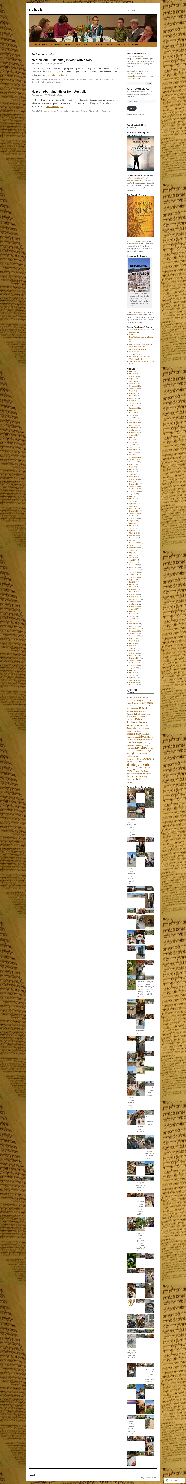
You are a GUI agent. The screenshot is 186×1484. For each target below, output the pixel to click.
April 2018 (132, 530)
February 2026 (134, 376)
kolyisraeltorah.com (134, 76)
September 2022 (134, 408)
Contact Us (87, 44)
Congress (84, 111)
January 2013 (133, 685)
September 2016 (134, 577)
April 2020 (132, 474)
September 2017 (134, 547)
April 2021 (132, 445)
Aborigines (88, 79)
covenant (137, 706)
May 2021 (132, 442)
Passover (135, 742)
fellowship (143, 714)
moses (143, 739)
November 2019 (134, 486)
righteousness (132, 756)
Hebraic (139, 719)
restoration (142, 753)
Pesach (129, 745)
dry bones (143, 706)
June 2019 (132, 498)
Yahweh (132, 779)
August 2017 (133, 550)
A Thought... (43, 79)
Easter (148, 705)
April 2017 (132, 560)
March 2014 (133, 650)
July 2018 (132, 523)
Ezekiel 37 (131, 711)
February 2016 (134, 594)
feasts (143, 711)
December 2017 (134, 540)
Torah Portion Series (72, 44)
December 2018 (134, 511)
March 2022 (133, 420)
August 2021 (133, 435)
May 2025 (132, 381)
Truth (136, 770)
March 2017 (133, 562)
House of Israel (134, 725)
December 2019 (134, 484)
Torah (144, 764)
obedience (149, 739)
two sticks (132, 776)
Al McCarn (132, 697)
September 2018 (134, 518)
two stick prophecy (145, 773)
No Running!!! (134, 351)
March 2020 (133, 476)
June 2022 (132, 413)
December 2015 (134, 599)
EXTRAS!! (99, 44)
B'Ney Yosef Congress (57, 79)
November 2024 (134, 386)
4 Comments (105, 111)
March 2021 (133, 447)
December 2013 (134, 658)
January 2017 (133, 567)
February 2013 (134, 682)
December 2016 (134, 570)
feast (138, 711)
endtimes (135, 708)
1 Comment (58, 82)
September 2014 (134, 636)
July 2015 (132, 611)
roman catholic (135, 759)
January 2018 (133, 538)
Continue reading (58, 74)
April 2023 (132, 393)
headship (131, 719)
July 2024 (132, 391)
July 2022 (132, 410)
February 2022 (134, 423)
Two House (144, 771)
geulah (136, 716)
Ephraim (144, 708)
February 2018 (134, 535)
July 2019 (132, 496)
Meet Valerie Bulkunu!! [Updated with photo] (62, 60)
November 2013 (134, 660)
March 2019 (133, 506)
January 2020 (133, 481)
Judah (147, 728)
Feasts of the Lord (133, 714)
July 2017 (132, 552)
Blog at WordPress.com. (149, 1478)
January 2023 (133, 398)
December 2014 (134, 628)
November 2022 (134, 403)
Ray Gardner (131, 751)
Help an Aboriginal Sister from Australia (59, 91)
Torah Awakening (132, 768)
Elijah (129, 709)
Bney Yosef (76, 111)
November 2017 (134, 543)
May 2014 (132, 646)
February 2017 (134, 565)
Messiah (135, 736)
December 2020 (134, 454)
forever (129, 716)
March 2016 (133, 592)
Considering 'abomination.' (137, 349)
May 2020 (132, 472)
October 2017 (133, 545)
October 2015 (133, 604)
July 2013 (132, 670)
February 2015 (134, 623)
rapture (152, 748)
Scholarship (36, 82)
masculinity (145, 734)
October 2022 (133, 405)
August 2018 (133, 521)
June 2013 (132, 672)
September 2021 (134, 432)
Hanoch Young (144, 716)
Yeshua (143, 778)
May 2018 (132, 528)
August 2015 (133, 609)
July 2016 (132, 582)
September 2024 (134, 388)
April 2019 (132, 503)
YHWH (129, 782)
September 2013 (134, 665)
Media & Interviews (113, 44)
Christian (147, 703)
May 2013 (132, 675)
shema (135, 762)
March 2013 (133, 680)
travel (129, 770)
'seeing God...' (133, 334)
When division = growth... (137, 342)
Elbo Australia (94, 111)
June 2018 (132, 525)
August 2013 (133, 668)
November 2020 (134, 457)
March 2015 (133, 621)
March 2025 (133, 383)
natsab (35, 9)
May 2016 (132, 587)
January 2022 (133, 425)
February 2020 (134, 479)
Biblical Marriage (45, 44)
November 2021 (134, 427)
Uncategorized (71, 79)
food (148, 714)
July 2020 (132, 467)
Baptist (129, 703)
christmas (130, 705)
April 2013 (132, 677)
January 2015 (133, 626)
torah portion (144, 767)
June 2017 (132, 555)
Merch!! (127, 44)
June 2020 (132, 469)
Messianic (146, 736)
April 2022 (132, 418)
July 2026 (132, 371)
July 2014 (132, 641)
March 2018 (133, 533)
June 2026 (132, 373)
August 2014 (133, 638)
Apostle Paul (145, 700)
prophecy (142, 747)
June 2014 (132, 643)
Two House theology (133, 774)
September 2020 (134, 462)
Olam (129, 742)
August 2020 (133, 464)
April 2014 (132, 648)
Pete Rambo (59, 63)
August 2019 (133, 494)
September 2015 (134, 606)
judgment (130, 731)
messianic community (134, 739)
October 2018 (133, 516)
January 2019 (133, 508)
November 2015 (134, 601)
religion (132, 753)
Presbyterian (131, 748)
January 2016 (133, 597)
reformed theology (143, 750)
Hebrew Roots (137, 722)
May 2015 (132, 616)
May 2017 (132, 557)
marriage (137, 731)
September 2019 (134, 491)
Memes (135, 44)
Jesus (141, 728)
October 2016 (133, 574)
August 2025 (133, 378)
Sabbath (149, 759)
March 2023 (133, 396)
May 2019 (132, 501)
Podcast (58, 44)
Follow (131, 108)
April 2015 (132, 619)
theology (133, 764)
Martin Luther (134, 733)
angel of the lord (142, 697)
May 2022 (132, 415)
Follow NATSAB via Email (138, 89)
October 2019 (133, 489)
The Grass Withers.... (136, 354)
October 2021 (133, 430)
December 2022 (134, 400)
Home (34, 44)
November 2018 (134, 513)
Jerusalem (109, 79)
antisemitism (132, 700)
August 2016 (133, 579)
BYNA (102, 79)
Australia (96, 79)
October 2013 (133, 663)
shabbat (130, 761)
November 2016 (134, 572)
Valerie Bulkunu (47, 82)
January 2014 (133, 655)
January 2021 (133, 452)
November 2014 (134, 631)
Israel (146, 725)
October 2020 (133, 459)
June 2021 (132, 440)
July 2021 (132, 437)
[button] (131, 795)
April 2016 (132, 589)
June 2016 (132, 584)
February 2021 (134, 449)
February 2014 (134, 653)
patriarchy (144, 742)
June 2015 (132, 614)
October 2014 (133, 633)
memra (129, 737)
